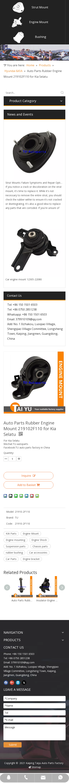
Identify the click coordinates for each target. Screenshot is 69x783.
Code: (9, 523)
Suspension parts (16, 546)
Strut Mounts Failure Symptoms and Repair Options (35, 182)
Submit (13, 744)
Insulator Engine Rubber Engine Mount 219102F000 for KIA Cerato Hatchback (55, 600)
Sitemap (36, 767)
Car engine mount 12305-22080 (23, 279)
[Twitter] (24, 682)
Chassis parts (40, 546)
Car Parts (11, 559)
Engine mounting (15, 540)
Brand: (10, 517)
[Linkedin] (18, 682)
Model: (10, 511)
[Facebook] (6, 682)
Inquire (26, 476)
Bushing (40, 37)
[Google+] (12, 682)
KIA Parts (11, 533)
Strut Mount (40, 7)
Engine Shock (39, 540)
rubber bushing (14, 552)
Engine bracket (31, 559)
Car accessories (38, 552)
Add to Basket (26, 485)
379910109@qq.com (29, 319)
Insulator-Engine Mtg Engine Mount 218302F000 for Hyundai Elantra (31, 600)
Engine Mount (38, 22)
